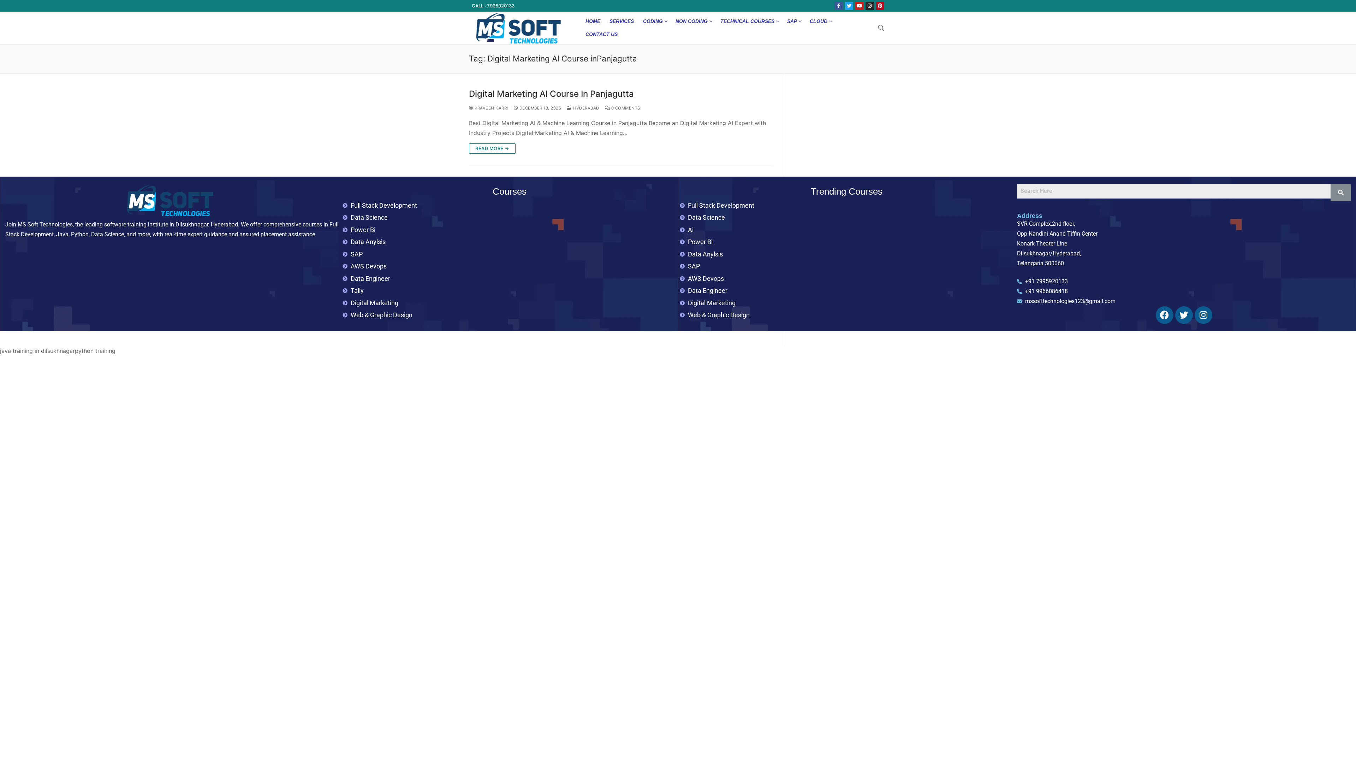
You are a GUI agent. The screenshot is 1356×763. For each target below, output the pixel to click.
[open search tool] (881, 28)
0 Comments (625, 108)
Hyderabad (585, 108)
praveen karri (491, 108)
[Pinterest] (880, 6)
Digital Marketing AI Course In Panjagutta (551, 94)
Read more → (492, 148)
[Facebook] (838, 6)
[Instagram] (870, 6)
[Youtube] (859, 6)
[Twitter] (849, 6)
